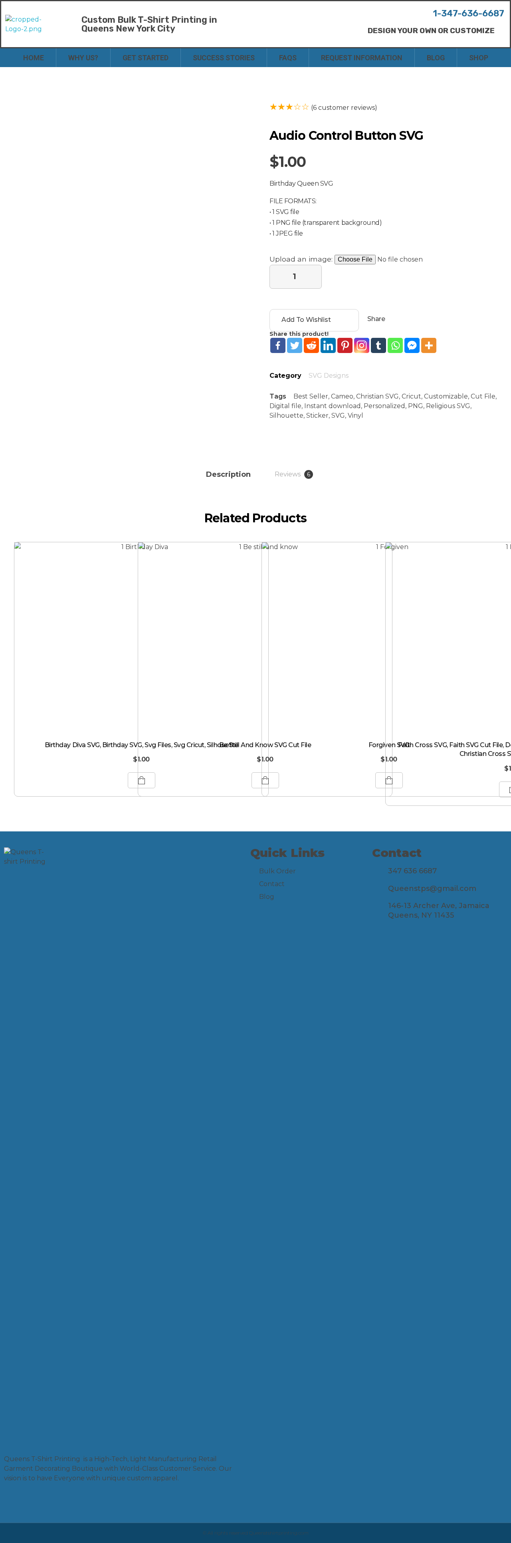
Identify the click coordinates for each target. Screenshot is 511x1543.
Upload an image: (302, 259)
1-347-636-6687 (468, 13)
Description (228, 474)
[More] (428, 345)
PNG (415, 406)
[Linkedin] (328, 345)
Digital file (285, 406)
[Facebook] (277, 345)
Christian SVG (377, 396)
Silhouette (286, 415)
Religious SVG (448, 406)
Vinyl (355, 415)
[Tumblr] (378, 345)
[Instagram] (361, 345)
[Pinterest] (345, 345)
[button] (431, 30)
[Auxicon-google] (60, 1502)
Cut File (483, 396)
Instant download (332, 406)
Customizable (446, 396)
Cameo (342, 396)
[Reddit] (311, 345)
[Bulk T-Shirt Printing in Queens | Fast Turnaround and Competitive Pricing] (31, 24)
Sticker (317, 415)
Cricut (411, 396)
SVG (338, 415)
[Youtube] (43, 1502)
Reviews (292, 474)
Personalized (384, 406)
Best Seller (310, 396)
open (214, 109)
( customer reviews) (344, 107)
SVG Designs (329, 375)
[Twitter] (294, 345)
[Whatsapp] (395, 345)
